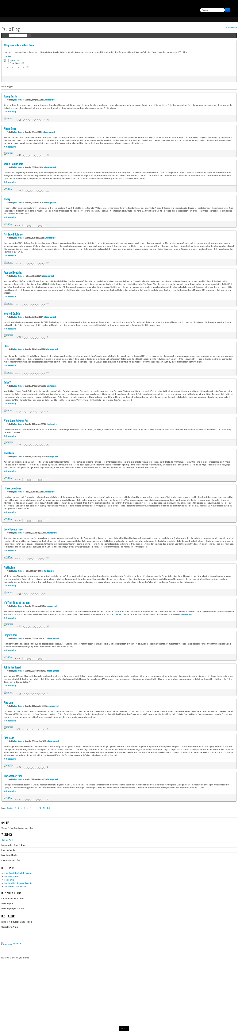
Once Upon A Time (13, 529)
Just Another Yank (13, 776)
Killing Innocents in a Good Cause (19, 45)
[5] (122, 79)
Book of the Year (115, 614)
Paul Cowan (16, 60)
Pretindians (9, 567)
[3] (115, 79)
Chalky (7, 199)
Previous (10, 808)
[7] (129, 79)
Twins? (7, 382)
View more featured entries (234, 78)
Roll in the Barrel (12, 667)
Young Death (10, 96)
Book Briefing (187, 614)
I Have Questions (12, 488)
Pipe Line (8, 702)
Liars (6, 346)
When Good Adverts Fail (16, 421)
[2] (112, 79)
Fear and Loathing (13, 272)
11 (44, 808)
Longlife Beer (10, 635)
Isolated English (12, 313)
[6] (125, 79)
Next (48, 808)
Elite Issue (9, 738)
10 (40, 808)
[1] (108, 79)
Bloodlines (9, 453)
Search (29, 35)
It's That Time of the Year (17, 602)
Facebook (232, 5)
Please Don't (10, 128)
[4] (119, 79)
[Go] (227, 10)
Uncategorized (49, 99)
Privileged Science (13, 234)
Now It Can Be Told (13, 164)
